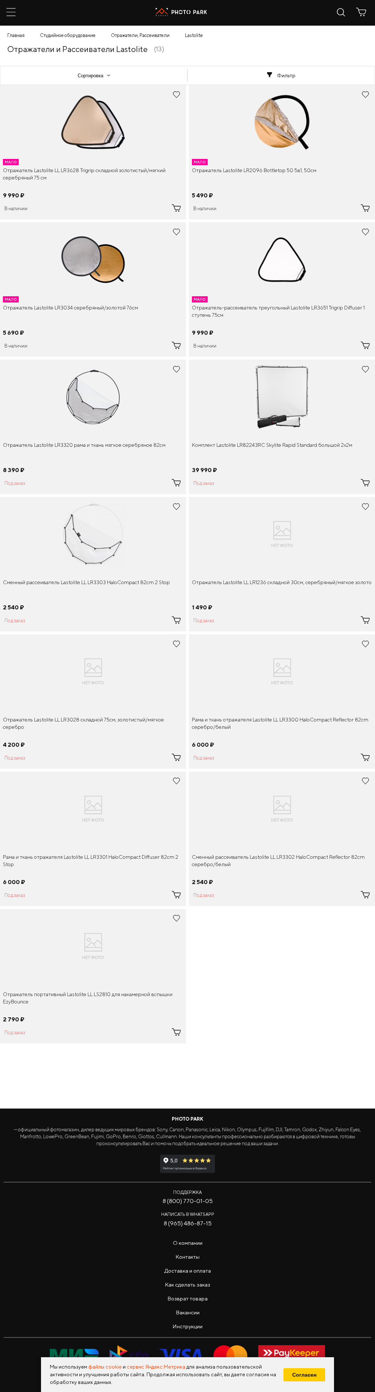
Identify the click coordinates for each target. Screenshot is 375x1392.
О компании (188, 1243)
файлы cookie (105, 1367)
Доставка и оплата (187, 1270)
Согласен (304, 1375)
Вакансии (188, 1312)
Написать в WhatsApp (187, 1214)
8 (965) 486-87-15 (188, 1223)
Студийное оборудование (68, 35)
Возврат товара (187, 1298)
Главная (16, 35)
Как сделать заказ (187, 1284)
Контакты (187, 1257)
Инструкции (187, 1326)
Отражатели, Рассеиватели (140, 35)
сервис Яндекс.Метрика (156, 1367)
